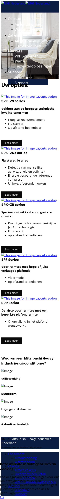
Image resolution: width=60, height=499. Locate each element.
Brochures (23, 77)
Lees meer (11, 143)
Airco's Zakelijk (27, 40)
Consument (18, 18)
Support (15, 71)
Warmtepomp (26, 29)
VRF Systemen (27, 55)
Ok (2, 497)
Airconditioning (28, 24)
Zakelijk (14, 35)
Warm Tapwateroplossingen (33, 63)
